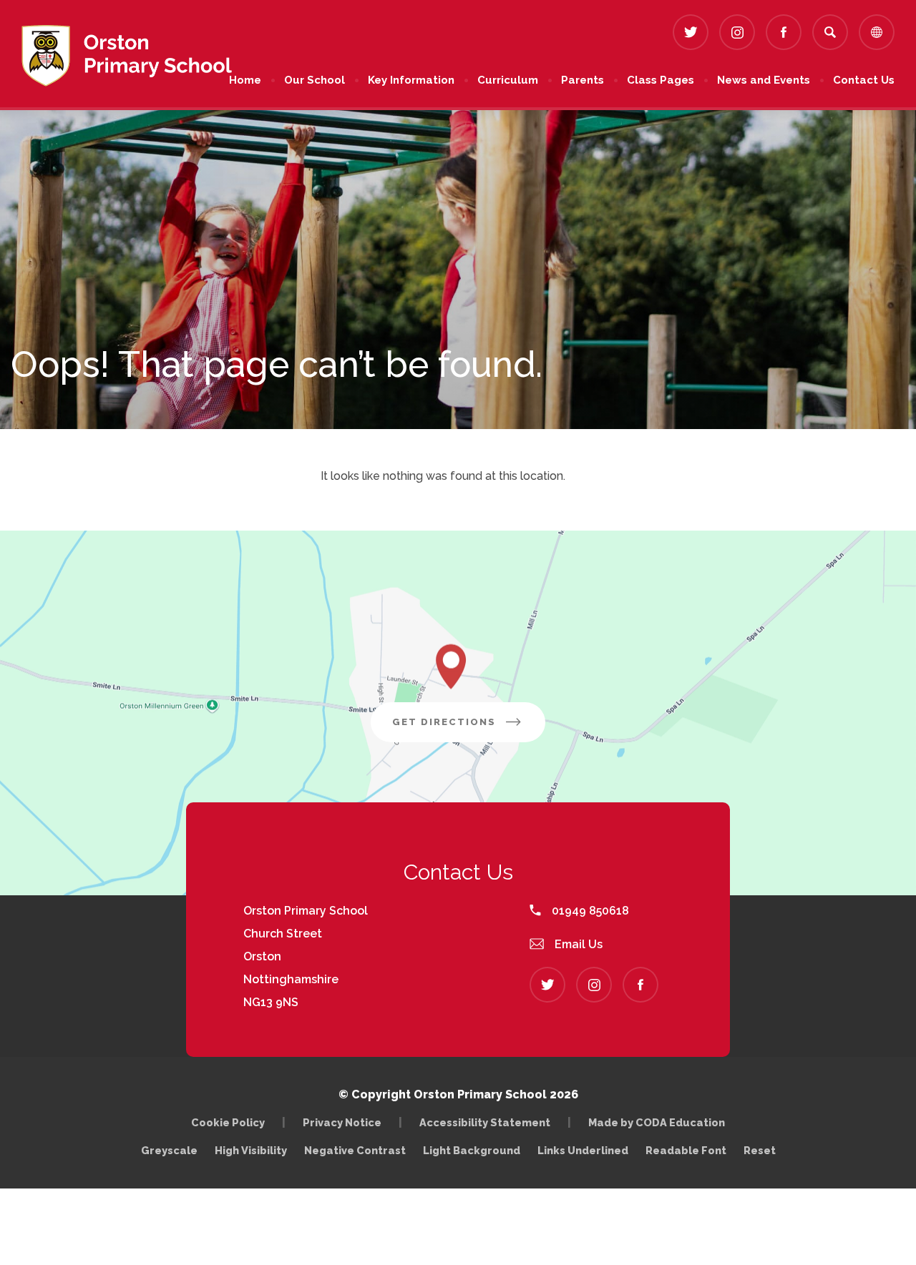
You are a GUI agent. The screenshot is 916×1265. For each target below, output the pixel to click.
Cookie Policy (228, 1122)
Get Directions (468, 729)
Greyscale (169, 1150)
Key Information (411, 80)
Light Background (471, 1150)
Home (245, 80)
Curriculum (507, 80)
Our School (314, 80)
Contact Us (864, 80)
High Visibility (251, 1150)
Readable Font (685, 1150)
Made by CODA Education (660, 1122)
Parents (582, 80)
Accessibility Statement (484, 1122)
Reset (760, 1150)
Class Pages (660, 80)
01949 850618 (589, 910)
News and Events (763, 80)
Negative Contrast (355, 1150)
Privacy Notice (342, 1122)
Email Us (577, 944)
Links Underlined (582, 1150)
